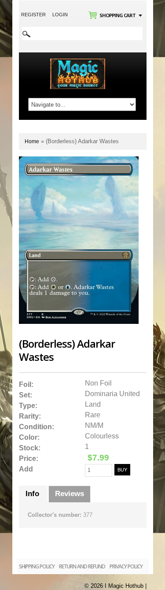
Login (60, 14)
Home (32, 141)
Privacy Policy (126, 566)
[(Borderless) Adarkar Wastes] (79, 160)
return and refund (82, 566)
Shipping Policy (37, 566)
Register (33, 14)
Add (26, 469)
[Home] (77, 62)
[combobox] (82, 33)
